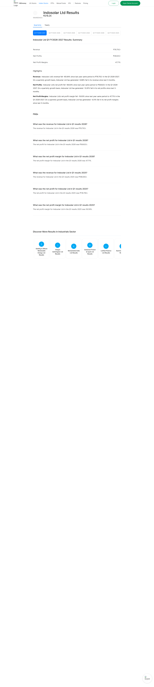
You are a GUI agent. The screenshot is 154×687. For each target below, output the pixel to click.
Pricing (85, 3)
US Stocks (32, 3)
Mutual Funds (61, 3)
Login (114, 3)
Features (78, 3)
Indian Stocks (43, 3)
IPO (69, 3)
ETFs (52, 3)
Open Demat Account (130, 3)
